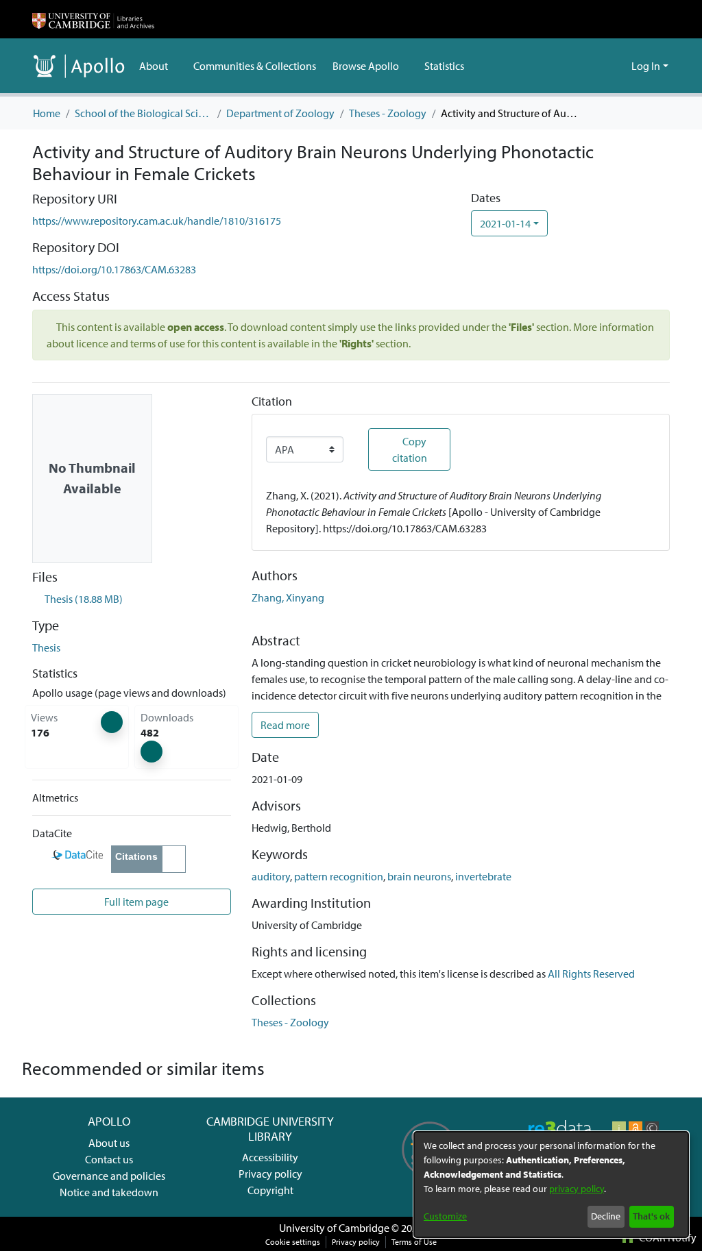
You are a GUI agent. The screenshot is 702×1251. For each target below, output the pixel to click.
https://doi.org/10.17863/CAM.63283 (114, 269)
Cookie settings (292, 1242)
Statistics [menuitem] (444, 66)
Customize (445, 1216)
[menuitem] (158, 65)
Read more (285, 725)
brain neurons (419, 876)
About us (109, 1143)
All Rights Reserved (591, 973)
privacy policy (576, 1188)
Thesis (46, 647)
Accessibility (270, 1157)
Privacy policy (270, 1173)
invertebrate (483, 876)
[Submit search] (598, 66)
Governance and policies (109, 1175)
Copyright (270, 1190)
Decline (605, 1216)
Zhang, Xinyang (288, 597)
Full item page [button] (135, 901)
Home (46, 113)
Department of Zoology (280, 113)
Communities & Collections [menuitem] (254, 66)
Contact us (109, 1159)
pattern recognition (338, 876)
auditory (271, 876)
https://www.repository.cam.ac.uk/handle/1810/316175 (156, 220)
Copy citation (409, 449)
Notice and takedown (109, 1192)
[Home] (93, 19)
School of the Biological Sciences (143, 113)
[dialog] (551, 1184)
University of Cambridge (334, 1228)
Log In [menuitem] (645, 66)
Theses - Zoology (387, 113)
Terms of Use (414, 1242)
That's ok (651, 1216)
